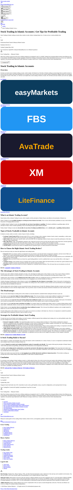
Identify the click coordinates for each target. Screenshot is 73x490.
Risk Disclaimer (7, 467)
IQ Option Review (7, 442)
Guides (3, 26)
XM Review (3, 185)
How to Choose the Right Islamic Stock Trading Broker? (16, 405)
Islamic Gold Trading (8, 456)
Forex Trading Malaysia (8, 427)
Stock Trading (6, 457)
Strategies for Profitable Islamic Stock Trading (13, 409)
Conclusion (6, 411)
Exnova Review (7, 445)
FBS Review (3, 131)
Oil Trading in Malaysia (29, 368)
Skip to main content (5, 1)
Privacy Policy (6, 465)
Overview (5, 401)
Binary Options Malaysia (9, 440)
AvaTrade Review (5, 158)
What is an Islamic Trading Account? (11, 402)
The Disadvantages (7, 408)
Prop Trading (5, 9)
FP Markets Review (7, 433)
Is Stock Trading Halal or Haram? (11, 410)
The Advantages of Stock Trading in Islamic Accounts (15, 406)
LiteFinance (3, 186)
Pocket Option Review (8, 444)
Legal (2, 16)
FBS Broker (3, 106)
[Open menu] (2, 22)
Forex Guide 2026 (9, 19)
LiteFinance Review (5, 212)
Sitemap (5, 468)
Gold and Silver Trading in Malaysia (13, 368)
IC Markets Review (7, 432)
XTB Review (6, 435)
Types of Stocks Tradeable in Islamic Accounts (13, 404)
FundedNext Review (8, 455)
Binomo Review (7, 447)
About (15, 488)
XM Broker (3, 159)
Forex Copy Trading (8, 459)
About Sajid (6, 464)
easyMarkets (3, 79)
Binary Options (6, 11)
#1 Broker (3, 19)
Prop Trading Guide (7, 452)
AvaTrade (3, 133)
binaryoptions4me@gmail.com (9, 421)
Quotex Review (7, 443)
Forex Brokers (6, 6)
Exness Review (6, 428)
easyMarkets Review (5, 104)
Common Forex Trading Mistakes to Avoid (15, 334)
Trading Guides (6, 13)
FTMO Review (6, 453)
